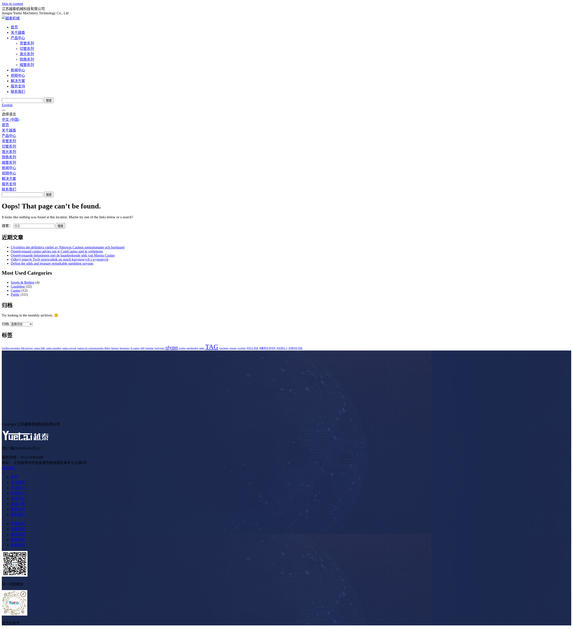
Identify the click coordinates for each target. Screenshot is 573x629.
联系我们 (18, 92)
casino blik (39, 348)
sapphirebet (192, 348)
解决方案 (18, 81)
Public (15, 294)
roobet (182, 348)
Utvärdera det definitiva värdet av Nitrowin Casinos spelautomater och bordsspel (67, 247)
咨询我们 (9, 468)
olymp (171, 347)
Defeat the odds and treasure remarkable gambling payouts (52, 263)
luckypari (160, 348)
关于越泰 (18, 32)
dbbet (107, 348)
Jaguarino (125, 348)
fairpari (115, 348)
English (7, 105)
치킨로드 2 (281, 348)
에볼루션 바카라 (267, 348)
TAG (211, 346)
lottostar (149, 348)
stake (201, 348)
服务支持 (18, 86)
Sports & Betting (22, 282)
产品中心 (18, 38)
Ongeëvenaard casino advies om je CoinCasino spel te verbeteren (57, 251)
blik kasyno (27, 348)
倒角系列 (27, 59)
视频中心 (18, 75)
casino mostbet (53, 348)
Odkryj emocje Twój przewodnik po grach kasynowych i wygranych (59, 259)
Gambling (18, 286)
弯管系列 (27, 43)
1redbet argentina (11, 348)
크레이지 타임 (295, 348)
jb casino (135, 348)
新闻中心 (18, 70)
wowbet (241, 348)
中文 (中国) (10, 119)
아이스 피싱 (252, 348)
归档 (5, 324)
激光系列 (27, 54)
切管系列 (27, 49)
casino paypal (69, 348)
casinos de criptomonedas (90, 348)
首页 (14, 27)
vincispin (224, 348)
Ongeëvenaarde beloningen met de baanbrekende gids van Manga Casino (63, 255)
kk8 (143, 348)
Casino (16, 290)
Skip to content (12, 4)
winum (233, 348)
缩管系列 (27, 65)
